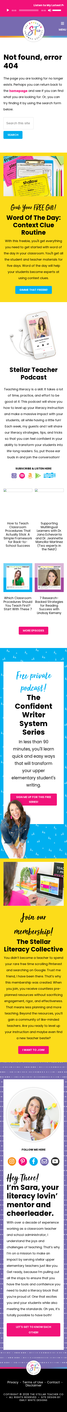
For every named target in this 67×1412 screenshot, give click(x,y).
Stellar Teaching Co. (33, 31)
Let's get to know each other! (33, 1329)
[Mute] (49, 10)
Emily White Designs (33, 1400)
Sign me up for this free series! (33, 799)
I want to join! (33, 1050)
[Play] (8, 10)
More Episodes (33, 631)
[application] (33, 10)
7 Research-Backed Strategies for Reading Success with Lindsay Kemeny (49, 605)
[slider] (57, 10)
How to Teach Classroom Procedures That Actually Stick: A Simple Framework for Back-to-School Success (18, 534)
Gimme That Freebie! (33, 290)
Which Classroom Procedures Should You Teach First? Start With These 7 (17, 603)
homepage (18, 91)
